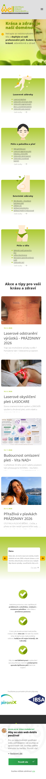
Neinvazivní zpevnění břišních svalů (24, 259)
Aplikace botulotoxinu (21, 208)
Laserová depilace (20, 99)
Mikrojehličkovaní (19, 149)
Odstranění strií (19, 262)
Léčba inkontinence (20, 255)
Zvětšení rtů (18, 206)
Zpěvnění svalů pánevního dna (23, 251)
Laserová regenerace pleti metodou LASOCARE (22, 152)
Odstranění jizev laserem (22, 109)
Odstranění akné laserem (22, 156)
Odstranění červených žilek (23, 102)
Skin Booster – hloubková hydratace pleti (22, 202)
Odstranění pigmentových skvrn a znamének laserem (23, 105)
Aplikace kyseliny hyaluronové (24, 210)
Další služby (18, 112)
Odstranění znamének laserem (21, 159)
